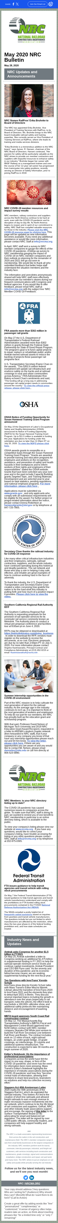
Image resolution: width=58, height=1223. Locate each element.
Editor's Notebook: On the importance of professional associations (27, 1055)
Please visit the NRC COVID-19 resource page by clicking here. (26, 231)
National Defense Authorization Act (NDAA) (27, 906)
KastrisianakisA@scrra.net (24, 652)
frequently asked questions (18, 914)
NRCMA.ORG (32, 1183)
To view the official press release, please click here (26, 386)
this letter (41, 1111)
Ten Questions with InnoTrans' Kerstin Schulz (25, 981)
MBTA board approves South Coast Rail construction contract (26, 1017)
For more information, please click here (27, 485)
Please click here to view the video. (26, 595)
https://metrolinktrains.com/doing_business (28, 633)
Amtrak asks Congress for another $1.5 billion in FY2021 (26, 953)
